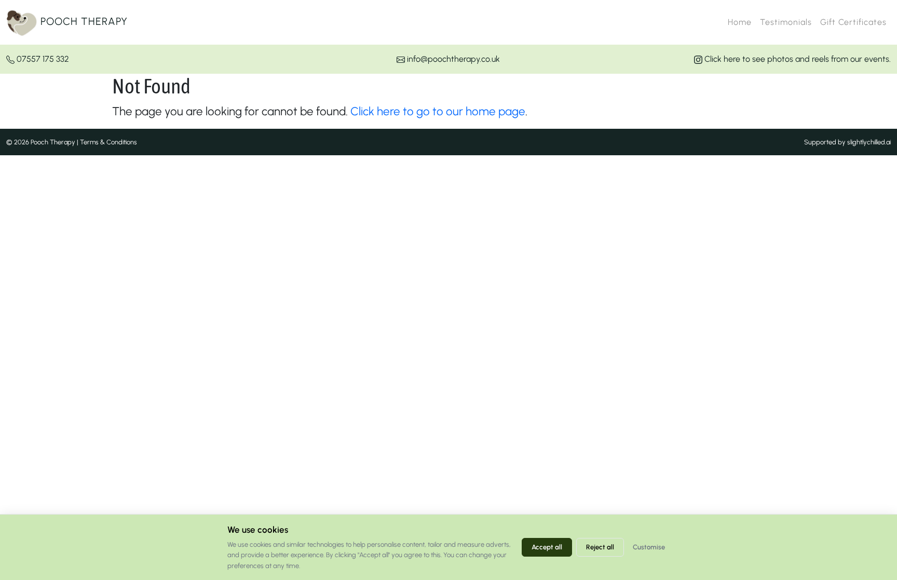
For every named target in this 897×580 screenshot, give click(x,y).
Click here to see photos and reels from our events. (796, 59)
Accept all (547, 547)
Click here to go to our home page (437, 111)
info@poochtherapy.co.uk (452, 59)
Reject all (600, 547)
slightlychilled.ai (869, 142)
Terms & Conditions (108, 142)
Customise (649, 547)
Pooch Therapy (82, 21)
